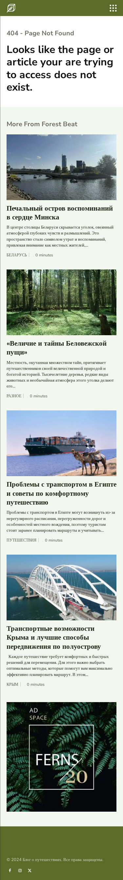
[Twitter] (30, 870)
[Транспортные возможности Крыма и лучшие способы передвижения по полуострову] (61, 587)
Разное (14, 396)
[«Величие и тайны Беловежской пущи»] (61, 302)
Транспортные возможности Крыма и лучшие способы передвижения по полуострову (54, 637)
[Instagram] (19, 870)
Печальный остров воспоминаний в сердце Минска (60, 213)
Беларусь (17, 255)
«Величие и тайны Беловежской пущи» (57, 348)
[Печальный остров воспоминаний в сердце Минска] (61, 167)
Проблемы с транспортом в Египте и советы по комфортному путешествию (61, 493)
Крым (12, 684)
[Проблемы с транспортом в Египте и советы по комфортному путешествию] (61, 443)
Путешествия (21, 540)
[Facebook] (10, 870)
